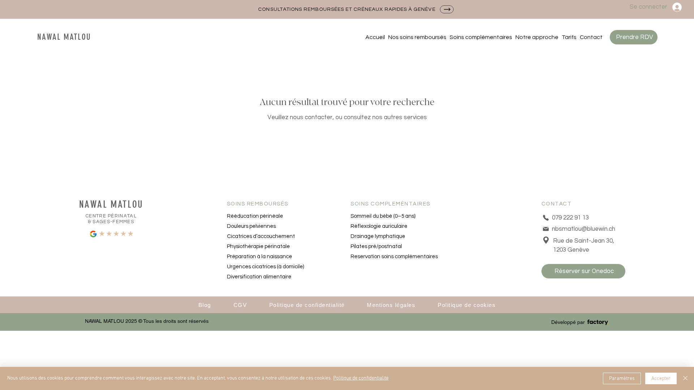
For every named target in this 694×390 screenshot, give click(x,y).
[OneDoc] (447, 9)
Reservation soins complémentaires (392, 256)
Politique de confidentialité (361, 378)
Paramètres (622, 379)
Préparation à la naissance (259, 256)
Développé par (568, 322)
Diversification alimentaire (259, 277)
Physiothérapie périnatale (258, 246)
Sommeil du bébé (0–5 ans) (383, 216)
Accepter (661, 379)
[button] (417, 37)
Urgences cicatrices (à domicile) (265, 266)
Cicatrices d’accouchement (261, 236)
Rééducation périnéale (255, 216)
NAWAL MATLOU (64, 37)
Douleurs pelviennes (251, 226)
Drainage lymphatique (378, 236)
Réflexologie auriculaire (379, 226)
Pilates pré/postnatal (376, 246)
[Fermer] (685, 378)
